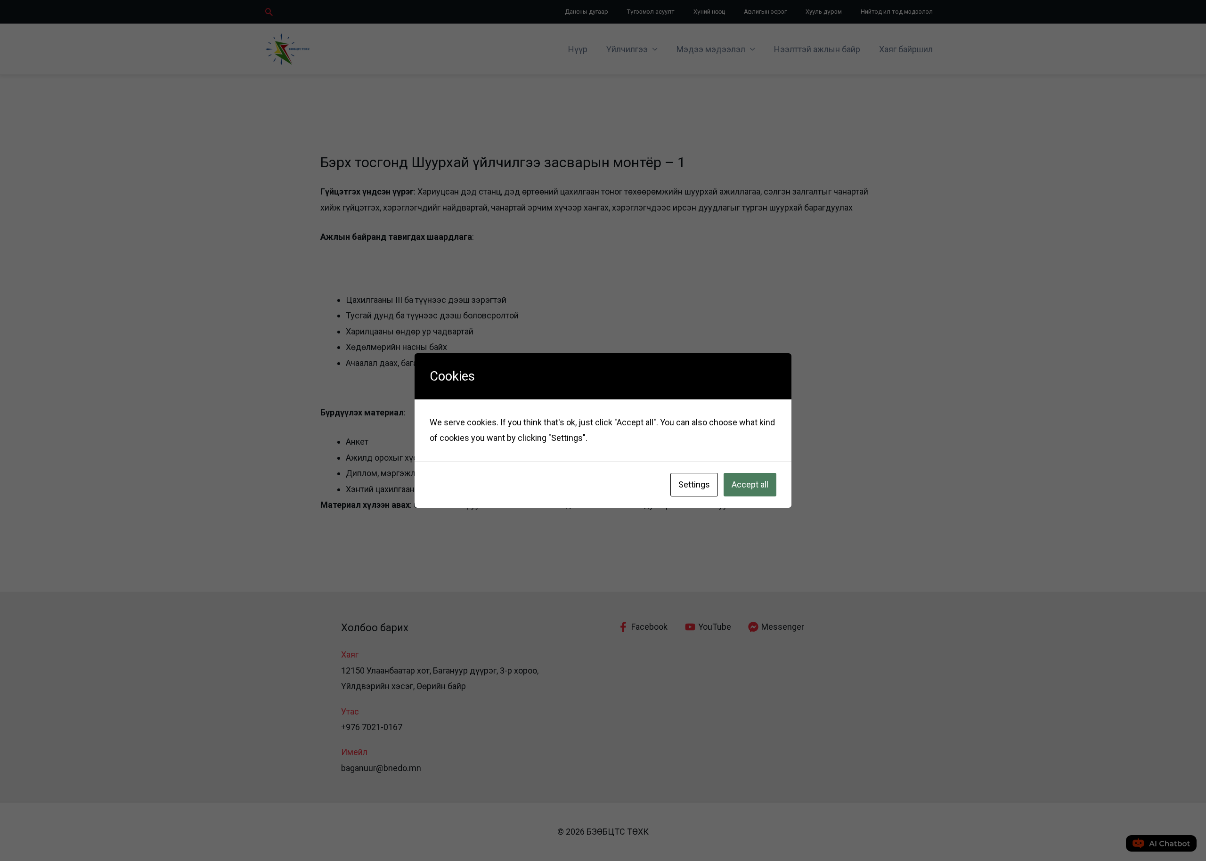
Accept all (750, 484)
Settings (694, 484)
